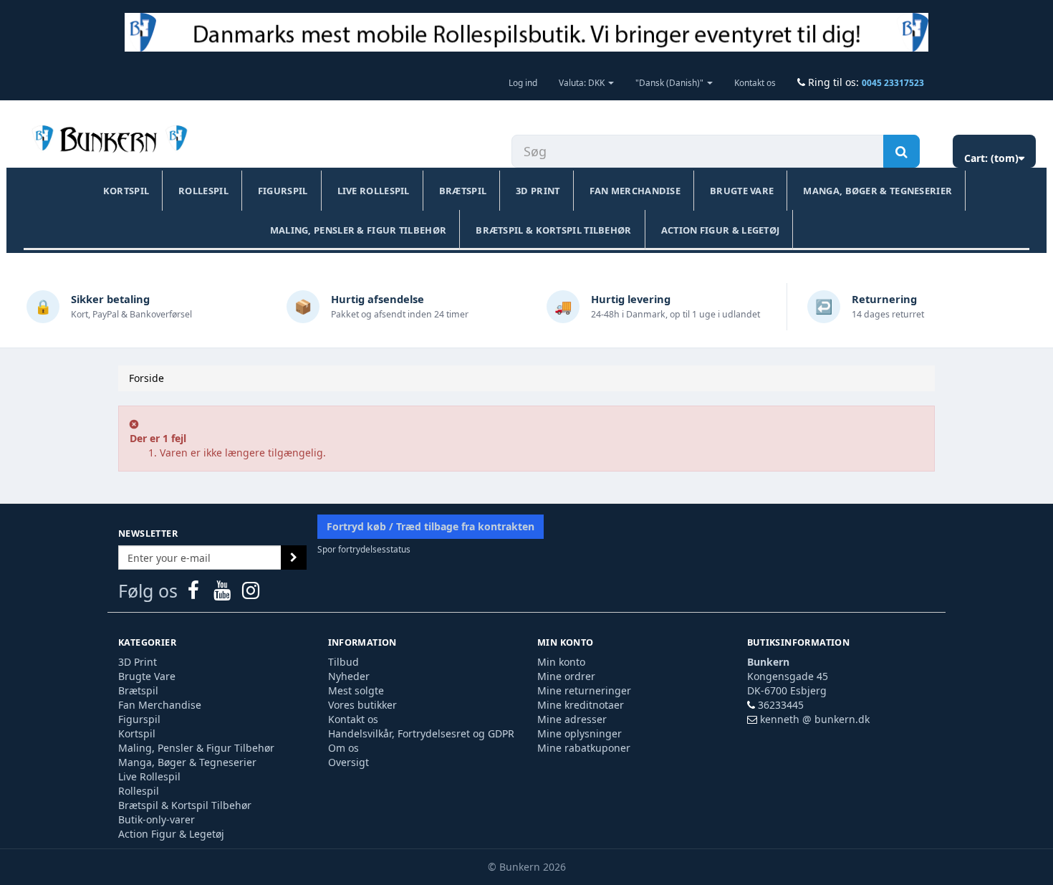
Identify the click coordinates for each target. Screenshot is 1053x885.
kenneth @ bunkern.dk (815, 719)
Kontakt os (755, 82)
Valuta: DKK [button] (583, 82)
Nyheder (349, 676)
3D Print (537, 190)
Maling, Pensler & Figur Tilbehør (358, 230)
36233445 (781, 705)
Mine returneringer (584, 690)
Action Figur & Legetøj (720, 230)
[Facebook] (195, 594)
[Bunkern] (106, 140)
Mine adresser (572, 719)
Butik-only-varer (156, 819)
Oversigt (348, 762)
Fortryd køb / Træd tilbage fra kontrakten (430, 526)
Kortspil (126, 190)
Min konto (561, 662)
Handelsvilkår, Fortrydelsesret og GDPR (421, 733)
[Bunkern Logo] (526, 32)
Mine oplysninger (579, 733)
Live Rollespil (373, 190)
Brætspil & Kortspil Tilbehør (553, 230)
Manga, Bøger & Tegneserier (877, 190)
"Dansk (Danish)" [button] (670, 82)
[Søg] (901, 151)
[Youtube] (223, 594)
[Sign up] (294, 557)
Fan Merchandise (635, 190)
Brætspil (462, 190)
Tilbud (343, 662)
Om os (343, 748)
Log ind (523, 82)
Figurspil (283, 190)
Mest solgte (356, 690)
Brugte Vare (742, 190)
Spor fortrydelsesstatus (363, 549)
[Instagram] (251, 594)
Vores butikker (362, 705)
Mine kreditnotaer (580, 705)
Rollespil (203, 190)
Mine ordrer (566, 676)
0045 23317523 (893, 82)
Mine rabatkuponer (583, 748)
